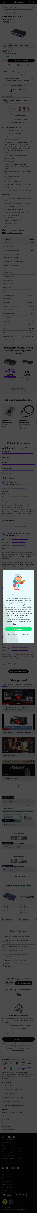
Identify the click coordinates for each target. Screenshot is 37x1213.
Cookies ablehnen (12, 634)
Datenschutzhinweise (22, 639)
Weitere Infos (25, 634)
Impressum (12, 639)
